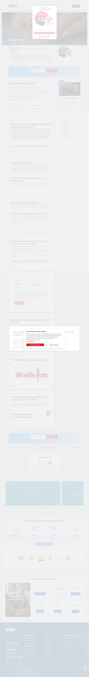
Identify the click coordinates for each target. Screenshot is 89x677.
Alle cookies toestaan (35, 344)
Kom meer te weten (30, 341)
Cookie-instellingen (53, 344)
